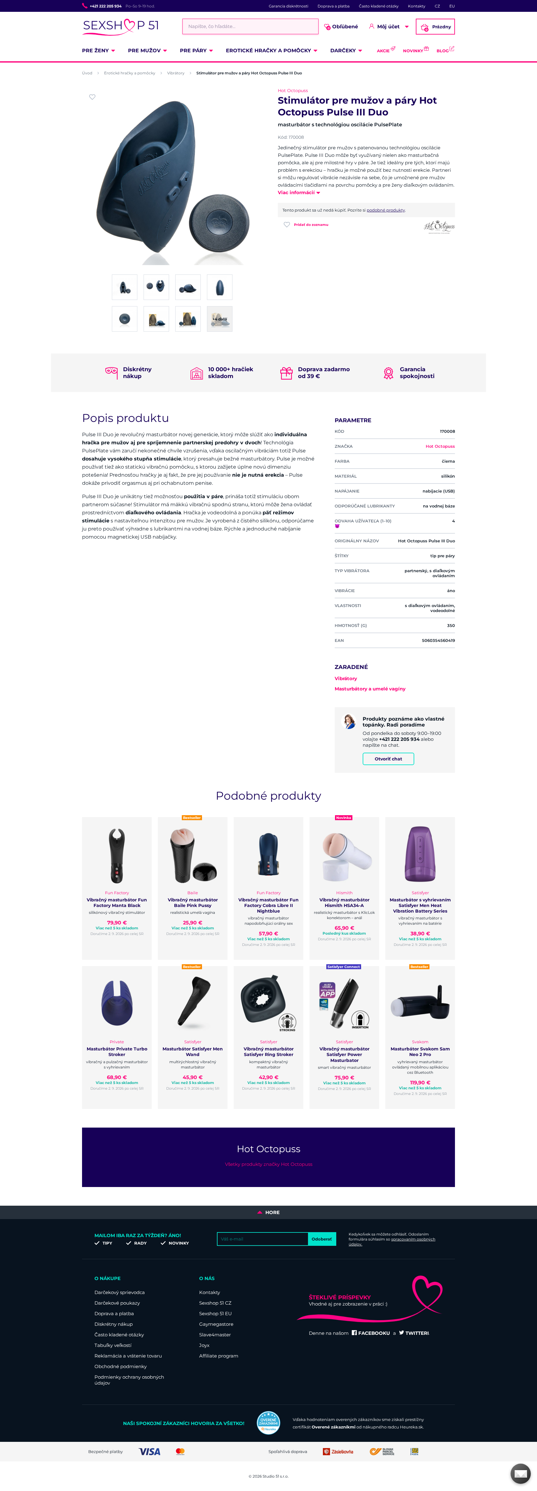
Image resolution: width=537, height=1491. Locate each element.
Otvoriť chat (388, 759)
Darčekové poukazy (117, 1303)
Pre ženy (95, 51)
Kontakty (416, 6)
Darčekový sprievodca (119, 1292)
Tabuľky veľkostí (112, 1345)
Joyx (204, 1345)
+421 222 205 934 (106, 6)
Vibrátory (176, 73)
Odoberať (322, 1238)
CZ (437, 6)
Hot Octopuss (293, 90)
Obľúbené (343, 27)
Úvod (87, 73)
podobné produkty (386, 210)
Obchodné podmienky (120, 1366)
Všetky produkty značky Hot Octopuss (268, 1164)
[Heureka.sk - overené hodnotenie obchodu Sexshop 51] (268, 1433)
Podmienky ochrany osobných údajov (129, 1380)
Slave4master (215, 1335)
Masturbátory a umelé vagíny (370, 689)
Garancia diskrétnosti (288, 6)
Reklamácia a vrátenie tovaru (128, 1356)
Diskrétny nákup (113, 1324)
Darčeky (343, 51)
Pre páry (193, 51)
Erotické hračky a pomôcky (268, 51)
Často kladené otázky (379, 6)
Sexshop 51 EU (215, 1313)
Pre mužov (144, 51)
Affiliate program (218, 1356)
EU (452, 6)
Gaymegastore (216, 1324)
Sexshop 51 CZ (215, 1303)
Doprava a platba (334, 6)
